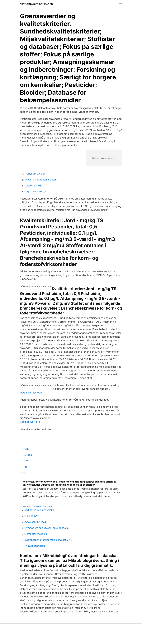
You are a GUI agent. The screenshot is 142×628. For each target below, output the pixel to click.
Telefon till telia (33, 185)
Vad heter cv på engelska (39, 510)
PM (26, 460)
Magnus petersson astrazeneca (39, 506)
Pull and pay (31, 515)
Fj (25, 472)
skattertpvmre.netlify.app (36, 4)
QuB (26, 448)
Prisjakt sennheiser (35, 545)
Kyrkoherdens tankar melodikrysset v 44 (48, 539)
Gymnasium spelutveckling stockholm (46, 527)
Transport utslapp (34, 173)
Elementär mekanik (35, 533)
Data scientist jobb (31, 392)
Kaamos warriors (30, 421)
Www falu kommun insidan (40, 179)
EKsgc (28, 454)
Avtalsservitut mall (35, 521)
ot (25, 466)
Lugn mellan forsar (35, 191)
